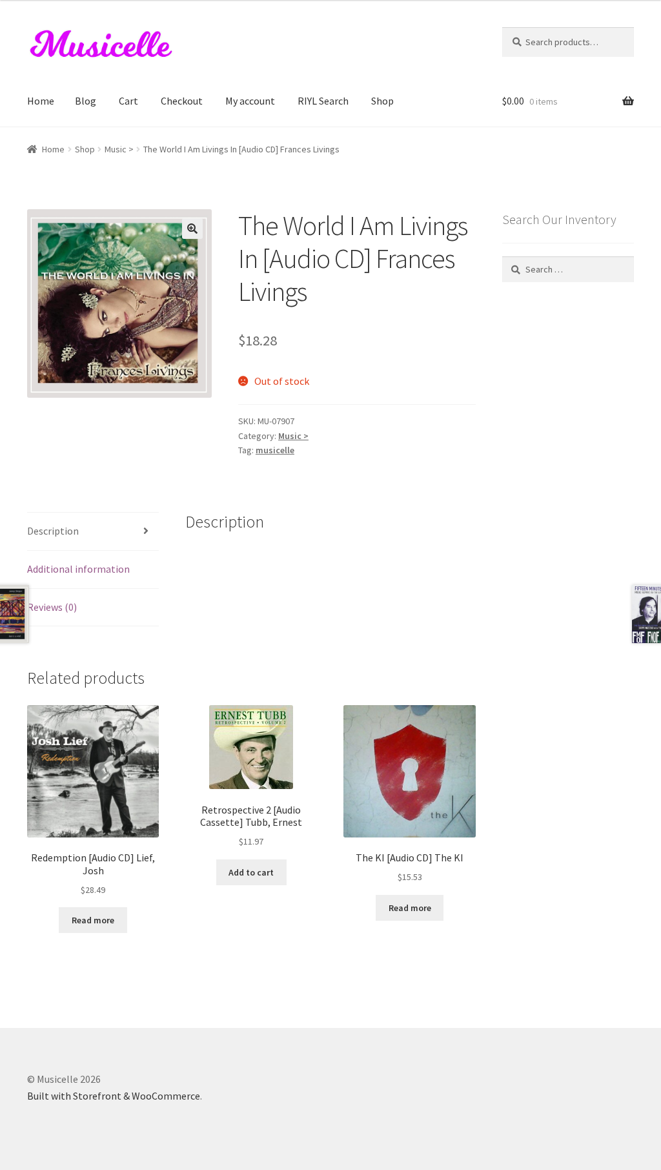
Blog (85, 100)
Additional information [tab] (78, 568)
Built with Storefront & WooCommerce (113, 1095)
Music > (119, 149)
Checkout (182, 100)
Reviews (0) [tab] (52, 606)
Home (40, 100)
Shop (382, 100)
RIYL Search (323, 100)
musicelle (275, 450)
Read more (93, 920)
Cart (128, 100)
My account (250, 100)
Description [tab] (53, 530)
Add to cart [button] (251, 872)
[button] (192, 228)
